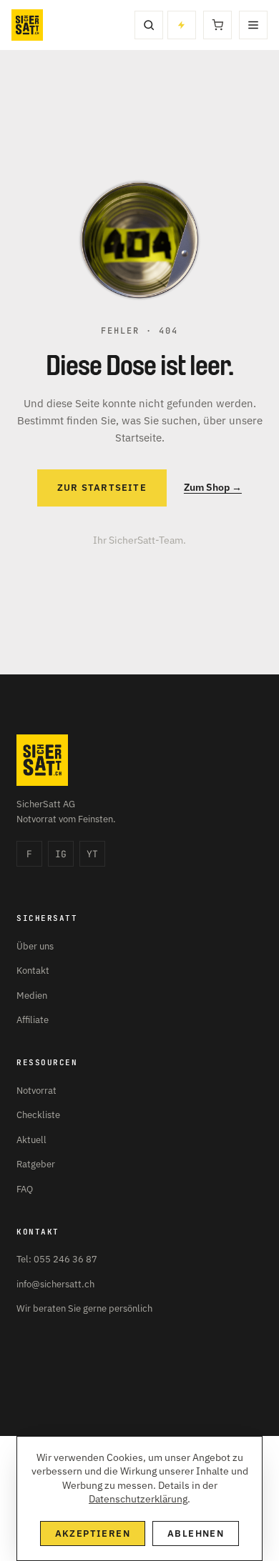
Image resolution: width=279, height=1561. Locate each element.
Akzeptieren (92, 1533)
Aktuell (31, 1140)
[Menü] (253, 25)
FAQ (24, 1189)
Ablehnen (195, 1533)
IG (61, 854)
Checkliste (38, 1115)
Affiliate (32, 1020)
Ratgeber (35, 1164)
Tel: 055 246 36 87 (56, 1259)
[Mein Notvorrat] (181, 25)
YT (92, 854)
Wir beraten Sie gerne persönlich (84, 1308)
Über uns (35, 946)
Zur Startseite (102, 488)
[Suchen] (148, 25)
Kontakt (32, 970)
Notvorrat (36, 1090)
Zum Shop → (213, 487)
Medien (31, 995)
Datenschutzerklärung (138, 1498)
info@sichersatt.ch (55, 1284)
